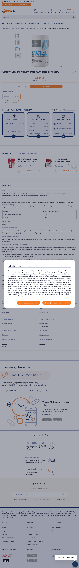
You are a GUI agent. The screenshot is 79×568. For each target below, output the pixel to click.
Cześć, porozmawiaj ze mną (66, 557)
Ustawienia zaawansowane (28, 303)
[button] (75, 564)
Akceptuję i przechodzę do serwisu (56, 303)
